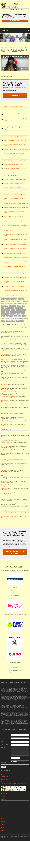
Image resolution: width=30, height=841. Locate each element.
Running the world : (5, 431)
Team (2, 812)
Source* (3, 758)
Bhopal (20, 301)
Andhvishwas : (4, 435)
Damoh (22, 303)
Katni (16, 307)
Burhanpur (25, 301)
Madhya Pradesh (20, 47)
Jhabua (12, 307)
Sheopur (17, 318)
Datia (26, 303)
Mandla (13, 309)
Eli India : (3, 474)
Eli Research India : (5, 481)
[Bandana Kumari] (15, 775)
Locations (6, 47)
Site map (3, 827)
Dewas (2, 305)
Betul (12, 301)
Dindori (10, 305)
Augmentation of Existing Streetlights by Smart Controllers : (14, 365)
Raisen (23, 314)
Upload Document (3, 762)
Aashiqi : (3, 477)
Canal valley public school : (7, 463)
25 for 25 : (3, 384)
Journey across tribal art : (6, 488)
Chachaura (3, 303)
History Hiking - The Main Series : (8, 331)
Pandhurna (13, 314)
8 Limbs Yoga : (4, 492)
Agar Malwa (4, 299)
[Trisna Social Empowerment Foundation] (13, 788)
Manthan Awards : (5, 519)
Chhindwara (16, 303)
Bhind (16, 301)
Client (2, 809)
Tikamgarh (8, 320)
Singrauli (3, 320)
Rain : (2, 339)
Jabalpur (7, 307)
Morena (3, 312)
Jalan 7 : (3, 403)
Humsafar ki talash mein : (6, 442)
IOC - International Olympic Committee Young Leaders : (13, 343)
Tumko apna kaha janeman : (7, 459)
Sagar (15, 316)
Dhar (6, 305)
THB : (2, 424)
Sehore (24, 316)
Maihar (8, 309)
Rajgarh (3, 316)
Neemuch (3, 314)
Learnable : (3, 466)
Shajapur (12, 318)
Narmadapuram (13, 312)
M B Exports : (4, 499)
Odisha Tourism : (5, 457)
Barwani (8, 301)
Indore (2, 307)
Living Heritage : (4, 373)
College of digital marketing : (7, 495)
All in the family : (4, 400)
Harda (23, 305)
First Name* (4, 734)
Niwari (8, 314)
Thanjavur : (3, 453)
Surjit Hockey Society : (6, 350)
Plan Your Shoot (15, 20)
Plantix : (2, 407)
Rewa (11, 316)
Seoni (2, 318)
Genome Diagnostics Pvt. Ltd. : (8, 428)
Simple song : (4, 506)
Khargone (3, 309)
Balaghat (3, 301)
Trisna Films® (22, 836)
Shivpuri (22, 318)
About (2, 806)
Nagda (7, 312)
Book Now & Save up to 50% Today (15, 552)
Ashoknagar (21, 299)
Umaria (18, 320)
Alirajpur (10, 299)
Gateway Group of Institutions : (8, 512)
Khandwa (21, 307)
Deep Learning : (4, 381)
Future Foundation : (5, 388)
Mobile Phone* (5, 744)
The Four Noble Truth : (6, 484)
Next (28, 36)
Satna (19, 316)
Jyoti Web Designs (5, 779)
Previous (1, 36)
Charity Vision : (4, 470)
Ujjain (13, 320)
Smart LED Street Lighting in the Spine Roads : (11, 361)
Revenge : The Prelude (6, 370)
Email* (3, 741)
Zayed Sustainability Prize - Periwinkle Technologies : (13, 335)
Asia (11, 47)
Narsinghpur (21, 312)
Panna (18, 314)
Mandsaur (18, 309)
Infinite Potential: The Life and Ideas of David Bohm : (13, 391)
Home (2, 47)
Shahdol (7, 318)
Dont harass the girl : (5, 438)
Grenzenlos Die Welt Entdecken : (8, 396)
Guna (14, 305)
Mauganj (24, 309)
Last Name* (4, 738)
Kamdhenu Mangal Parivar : (7, 449)
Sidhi (26, 318)
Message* (3, 747)
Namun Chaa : (4, 509)
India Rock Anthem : (5, 413)
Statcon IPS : (4, 503)
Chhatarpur (10, 303)
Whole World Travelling (6, 793)
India (14, 47)
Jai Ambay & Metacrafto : (6, 420)
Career (2, 824)
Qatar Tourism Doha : (6, 327)
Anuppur (15, 299)
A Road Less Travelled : (6, 354)
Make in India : (4, 446)
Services (3, 815)
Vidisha (22, 320)
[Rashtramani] (15, 782)
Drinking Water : (4, 377)
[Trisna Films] (9, 5)
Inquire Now (15, 95)
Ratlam (7, 316)
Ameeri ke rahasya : (5, 417)
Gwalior (19, 305)
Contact (2, 830)
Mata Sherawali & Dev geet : (7, 516)
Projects (2, 818)
